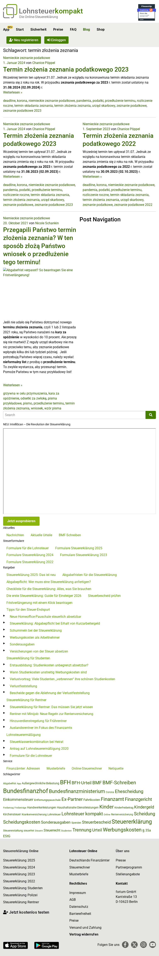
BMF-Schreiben (70, 535)
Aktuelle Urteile (41, 535)
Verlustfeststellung (23, 686)
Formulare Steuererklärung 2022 (29, 562)
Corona (110, 792)
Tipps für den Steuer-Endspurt (28, 610)
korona (22, 101)
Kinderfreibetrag (123, 807)
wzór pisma (52, 408)
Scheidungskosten (21, 822)
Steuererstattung (13, 830)
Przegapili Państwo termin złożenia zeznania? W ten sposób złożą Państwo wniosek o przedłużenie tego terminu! (39, 246)
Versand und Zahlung (85, 928)
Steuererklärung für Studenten (28, 658)
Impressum (77, 893)
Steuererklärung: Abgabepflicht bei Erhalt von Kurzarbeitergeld (55, 623)
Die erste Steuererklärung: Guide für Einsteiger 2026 (43, 596)
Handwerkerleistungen (41, 807)
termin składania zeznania (33, 106)
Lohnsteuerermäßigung (23, 735)
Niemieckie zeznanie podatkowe (26, 58)
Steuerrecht (52, 830)
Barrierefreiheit (80, 914)
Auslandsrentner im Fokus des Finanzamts (41, 728)
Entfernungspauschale (47, 799)
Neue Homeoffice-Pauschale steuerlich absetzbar (45, 617)
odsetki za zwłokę (33, 398)
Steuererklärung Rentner (21, 902)
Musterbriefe (56, 768)
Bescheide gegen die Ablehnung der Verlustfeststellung (50, 693)
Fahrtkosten (91, 800)
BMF (97, 782)
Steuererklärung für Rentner (26, 700)
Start (20, 29)
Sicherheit (38, 29)
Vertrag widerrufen (83, 934)
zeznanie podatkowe (132, 106)
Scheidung (144, 813)
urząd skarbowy (103, 106)
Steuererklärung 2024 (19, 867)
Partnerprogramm (129, 867)
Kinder (106, 807)
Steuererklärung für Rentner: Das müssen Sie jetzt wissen (51, 707)
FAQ (73, 29)
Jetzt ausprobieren (21, 521)
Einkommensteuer (18, 799)
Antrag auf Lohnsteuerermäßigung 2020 (39, 749)
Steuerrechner (79, 867)
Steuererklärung (132, 821)
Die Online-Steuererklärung (38, 17)
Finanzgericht (138, 799)
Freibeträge (20, 807)
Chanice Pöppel (43, 63)
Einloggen (58, 40)
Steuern (39, 830)
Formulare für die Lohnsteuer (27, 548)
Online (107, 814)
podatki (98, 101)
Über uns (122, 851)
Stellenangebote (128, 874)
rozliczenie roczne (16, 195)
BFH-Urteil (82, 782)
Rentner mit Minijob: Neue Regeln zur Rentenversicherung (51, 714)
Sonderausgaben (22, 644)
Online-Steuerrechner (87, 768)
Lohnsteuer (54, 814)
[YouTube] (152, 944)
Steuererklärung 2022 (19, 881)
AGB (72, 900)
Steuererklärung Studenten (23, 888)
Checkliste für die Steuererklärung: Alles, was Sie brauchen (48, 589)
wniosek (37, 408)
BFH (65, 782)
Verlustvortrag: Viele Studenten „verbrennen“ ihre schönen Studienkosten (62, 679)
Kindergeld (144, 807)
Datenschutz (78, 907)
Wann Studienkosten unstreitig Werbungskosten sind (48, 672)
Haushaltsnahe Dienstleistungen (78, 807)
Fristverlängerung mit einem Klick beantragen (39, 603)
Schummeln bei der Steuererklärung (36, 630)
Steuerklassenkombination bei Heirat (36, 742)
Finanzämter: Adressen (23, 768)
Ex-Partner (72, 799)
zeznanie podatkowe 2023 (22, 111)
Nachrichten (15, 535)
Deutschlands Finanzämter (89, 860)
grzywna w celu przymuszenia (25, 393)
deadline (9, 101)
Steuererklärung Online (21, 851)
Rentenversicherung (122, 814)
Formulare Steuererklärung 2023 (83, 555)
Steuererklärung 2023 (19, 874)
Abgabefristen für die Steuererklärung (89, 575)
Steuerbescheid (96, 822)
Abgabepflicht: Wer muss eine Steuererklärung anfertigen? (48, 582)
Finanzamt (112, 799)
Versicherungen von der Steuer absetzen (39, 651)
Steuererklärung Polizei (20, 895)
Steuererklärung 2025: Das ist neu (31, 575)
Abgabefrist (9, 783)
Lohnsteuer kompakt (82, 813)
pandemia (83, 101)
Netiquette (115, 768)
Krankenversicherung (34, 814)
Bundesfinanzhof (25, 790)
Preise (58, 29)
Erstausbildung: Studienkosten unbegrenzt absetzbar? (49, 665)
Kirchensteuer (12, 814)
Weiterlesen (12, 92)
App (6, 29)
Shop (101, 29)
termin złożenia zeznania (72, 106)
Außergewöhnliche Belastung (40, 783)
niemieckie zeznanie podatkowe (52, 101)
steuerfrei (29, 830)
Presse (121, 860)
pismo (27, 403)
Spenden (76, 822)
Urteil (97, 830)
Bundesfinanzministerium (77, 791)
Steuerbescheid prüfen (104, 596)
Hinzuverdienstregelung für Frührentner (38, 721)
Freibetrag (8, 807)
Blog (86, 29)
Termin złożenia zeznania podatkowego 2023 (66, 69)
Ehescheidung (129, 791)
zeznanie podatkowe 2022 (133, 205)
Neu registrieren (25, 40)
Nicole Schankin (47, 223)
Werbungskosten (122, 830)
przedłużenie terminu (120, 101)
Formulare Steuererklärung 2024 (29, 555)
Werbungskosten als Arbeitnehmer (35, 637)
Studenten (66, 830)
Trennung (81, 829)
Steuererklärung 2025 (19, 860)
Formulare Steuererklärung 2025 (78, 548)
